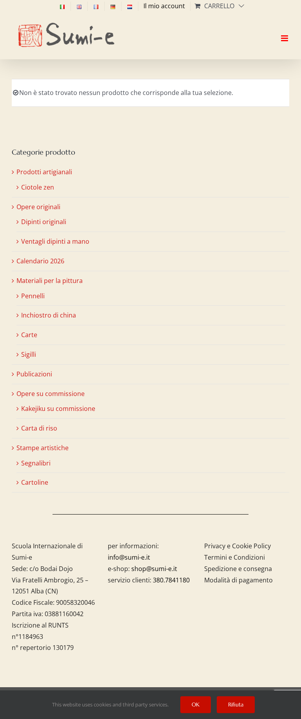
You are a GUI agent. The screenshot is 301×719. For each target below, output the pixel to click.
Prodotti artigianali (44, 172)
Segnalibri (36, 463)
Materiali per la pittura (49, 280)
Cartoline (34, 482)
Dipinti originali (43, 221)
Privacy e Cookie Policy (237, 546)
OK (195, 704)
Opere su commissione (50, 393)
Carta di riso (39, 428)
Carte (29, 334)
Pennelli (33, 296)
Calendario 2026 (40, 261)
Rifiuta (235, 704)
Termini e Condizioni (234, 557)
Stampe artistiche (42, 447)
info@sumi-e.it (129, 557)
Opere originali (38, 207)
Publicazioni (34, 374)
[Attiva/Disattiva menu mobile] (285, 31)
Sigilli (28, 354)
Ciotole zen (37, 187)
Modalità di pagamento (238, 580)
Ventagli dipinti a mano (55, 241)
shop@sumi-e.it (154, 568)
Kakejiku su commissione (58, 408)
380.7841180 (171, 580)
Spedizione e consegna (238, 568)
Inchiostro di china (48, 315)
